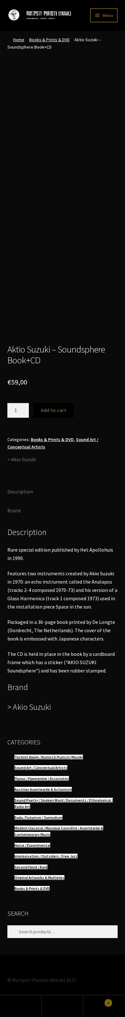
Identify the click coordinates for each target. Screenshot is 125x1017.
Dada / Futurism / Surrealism (38, 817)
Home (18, 40)
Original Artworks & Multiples (39, 877)
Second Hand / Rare (30, 867)
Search (62, 1006)
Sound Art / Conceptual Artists (40, 767)
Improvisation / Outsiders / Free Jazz (46, 856)
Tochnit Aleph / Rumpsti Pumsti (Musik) (48, 757)
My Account (21, 1006)
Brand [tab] (14, 510)
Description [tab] (20, 491)
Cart (96, 1000)
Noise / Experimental (32, 845)
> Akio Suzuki (21, 459)
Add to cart (53, 410)
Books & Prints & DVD (49, 40)
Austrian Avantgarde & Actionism (43, 789)
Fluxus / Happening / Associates (41, 778)
